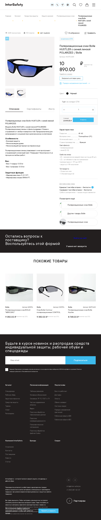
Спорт (7, 410)
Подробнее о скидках (65, 74)
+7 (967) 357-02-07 (73, 490)
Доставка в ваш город (67, 184)
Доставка (58, 395)
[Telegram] (62, 5)
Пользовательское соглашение (36, 426)
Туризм (7, 406)
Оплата (57, 399)
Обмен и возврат (61, 402)
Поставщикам (10, 454)
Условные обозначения (38, 395)
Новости (8, 458)
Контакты (8, 451)
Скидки (57, 441)
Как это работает (61, 391)
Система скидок (60, 406)
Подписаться (80, 360)
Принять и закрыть (48, 511)
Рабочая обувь (10, 395)
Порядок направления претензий (62, 411)
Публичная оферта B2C (63, 420)
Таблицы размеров (36, 391)
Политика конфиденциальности (37, 420)
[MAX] (68, 5)
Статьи (7, 462)
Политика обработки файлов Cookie (37, 432)
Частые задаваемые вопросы (37, 404)
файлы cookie (22, 508)
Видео (32, 408)
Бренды (33, 441)
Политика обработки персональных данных (38, 413)
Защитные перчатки (12, 399)
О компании (9, 447)
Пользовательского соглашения (30, 371)
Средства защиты (11, 402)
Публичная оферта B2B (63, 416)
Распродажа (9, 413)
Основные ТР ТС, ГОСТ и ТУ (40, 399)
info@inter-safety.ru (74, 486)
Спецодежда (10, 391)
